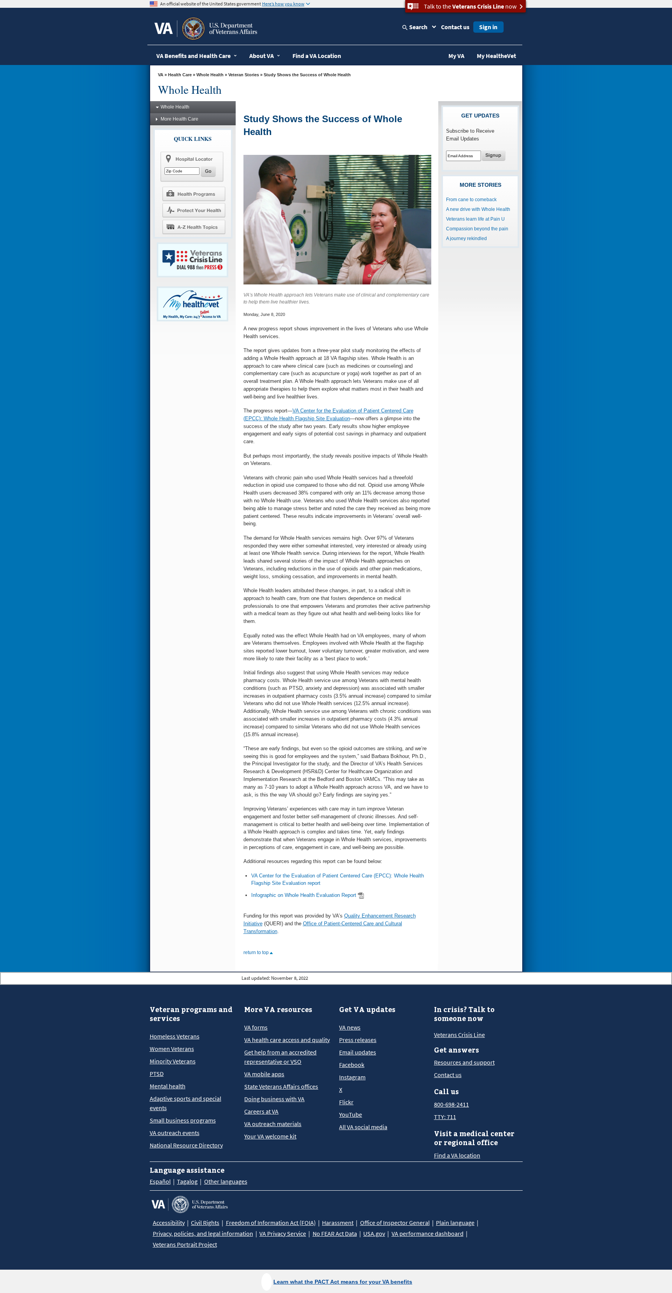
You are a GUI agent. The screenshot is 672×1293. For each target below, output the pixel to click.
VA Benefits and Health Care (193, 56)
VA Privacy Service (282, 1233)
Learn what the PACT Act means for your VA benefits (342, 1282)
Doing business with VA (274, 1099)
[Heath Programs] (194, 193)
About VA (261, 56)
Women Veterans (172, 1049)
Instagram (352, 1077)
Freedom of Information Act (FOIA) (271, 1222)
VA (160, 74)
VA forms (256, 1027)
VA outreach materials (272, 1124)
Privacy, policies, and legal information (203, 1233)
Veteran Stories (243, 74)
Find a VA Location (316, 56)
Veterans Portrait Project (185, 1244)
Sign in (488, 27)
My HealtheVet (496, 56)
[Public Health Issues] (194, 210)
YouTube (350, 1114)
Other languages (225, 1181)
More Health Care (179, 119)
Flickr (346, 1102)
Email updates (357, 1052)
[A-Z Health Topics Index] (194, 227)
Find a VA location (457, 1155)
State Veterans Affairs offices (281, 1086)
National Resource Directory (186, 1145)
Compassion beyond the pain (477, 229)
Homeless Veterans (175, 1036)
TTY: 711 (445, 1117)
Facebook (351, 1064)
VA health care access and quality (287, 1040)
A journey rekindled (466, 238)
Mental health (168, 1086)
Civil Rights (205, 1222)
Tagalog (187, 1181)
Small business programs (183, 1120)
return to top (256, 952)
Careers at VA (261, 1111)
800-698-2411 (451, 1104)
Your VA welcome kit (270, 1136)
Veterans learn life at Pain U (475, 219)
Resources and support (464, 1062)
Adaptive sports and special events (185, 1103)
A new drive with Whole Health (478, 209)
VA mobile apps (264, 1074)
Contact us (455, 27)
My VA (456, 56)
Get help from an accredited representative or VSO (280, 1056)
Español (160, 1181)
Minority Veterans (173, 1061)
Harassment (338, 1222)
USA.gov (374, 1233)
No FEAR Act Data (335, 1233)
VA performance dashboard (428, 1233)
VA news (349, 1027)
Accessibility (169, 1222)
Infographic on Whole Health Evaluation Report (303, 895)
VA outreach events (175, 1133)
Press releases (357, 1040)
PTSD (157, 1073)
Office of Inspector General (395, 1222)
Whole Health (210, 74)
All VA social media (363, 1127)
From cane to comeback (471, 199)
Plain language (455, 1222)
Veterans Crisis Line (459, 1035)
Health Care (180, 74)
